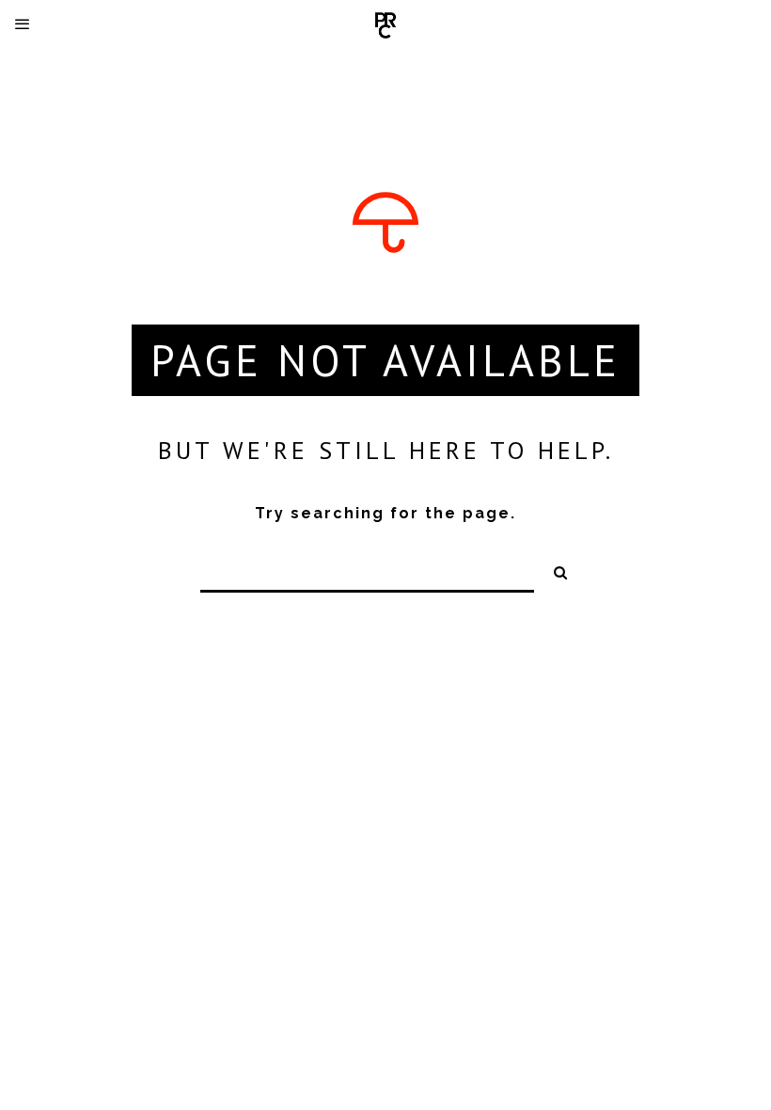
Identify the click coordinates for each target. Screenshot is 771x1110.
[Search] (554, 570)
